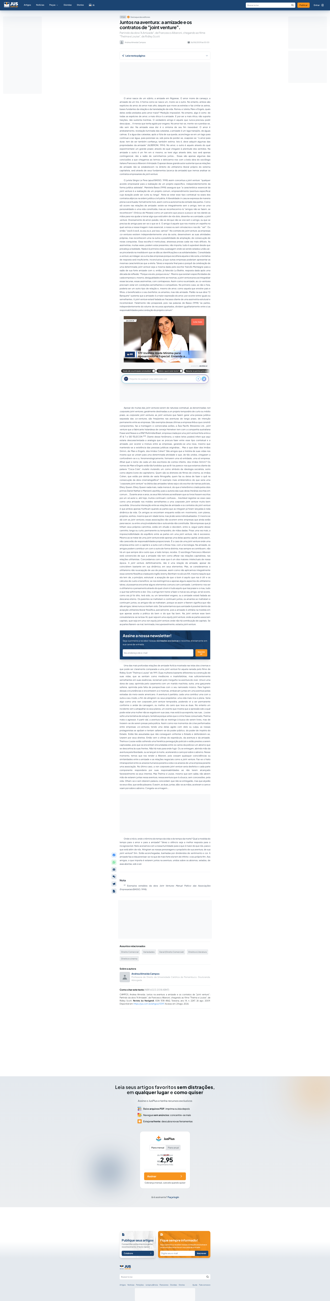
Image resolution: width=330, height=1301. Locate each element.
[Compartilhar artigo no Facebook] (114, 855)
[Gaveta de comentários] (114, 876)
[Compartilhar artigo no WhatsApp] (114, 862)
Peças (52, 4)
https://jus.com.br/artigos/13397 (149, 1003)
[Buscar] (292, 5)
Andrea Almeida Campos (145, 973)
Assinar (151, 1176)
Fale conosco (204, 1285)
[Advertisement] (165, 1039)
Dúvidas (68, 4)
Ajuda (194, 1285)
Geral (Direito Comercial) (171, 952)
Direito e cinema (129, 958)
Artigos (27, 4)
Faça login (173, 1197)
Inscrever (201, 652)
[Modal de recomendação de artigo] (114, 869)
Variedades (149, 952)
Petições (140, 1285)
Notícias (40, 4)
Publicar (303, 5)
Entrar (317, 5)
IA (93, 5)
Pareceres (164, 1285)
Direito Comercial (130, 952)
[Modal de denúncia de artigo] (114, 883)
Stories (80, 4)
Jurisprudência (152, 1285)
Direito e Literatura (197, 952)
